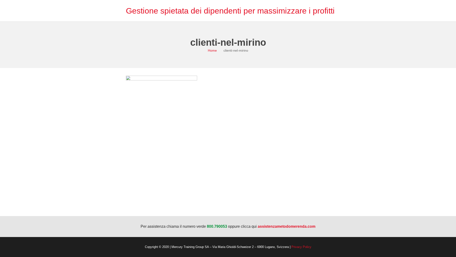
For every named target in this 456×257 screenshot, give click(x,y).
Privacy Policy (301, 247)
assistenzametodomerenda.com (286, 226)
